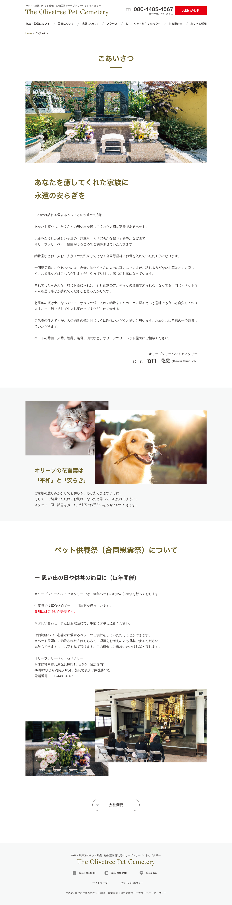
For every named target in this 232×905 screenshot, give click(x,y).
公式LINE (150, 872)
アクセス (112, 23)
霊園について (66, 23)
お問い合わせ (191, 10)
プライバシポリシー (132, 883)
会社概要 (116, 805)
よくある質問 (198, 23)
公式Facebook (85, 872)
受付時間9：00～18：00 (149, 11)
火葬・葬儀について (37, 23)
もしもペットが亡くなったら (143, 23)
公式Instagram (117, 872)
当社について (90, 23)
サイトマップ (100, 883)
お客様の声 (175, 23)
